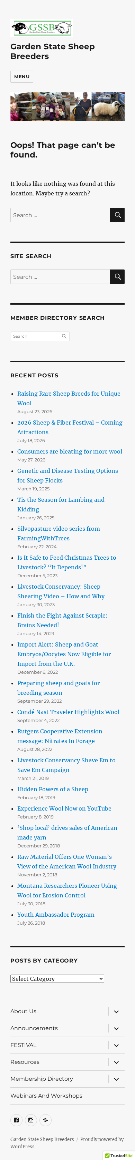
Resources (24, 1062)
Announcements (34, 1028)
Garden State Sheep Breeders (42, 1139)
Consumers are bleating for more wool (69, 451)
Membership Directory (41, 1079)
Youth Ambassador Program (55, 914)
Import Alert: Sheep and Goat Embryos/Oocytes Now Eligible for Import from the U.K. (64, 654)
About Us (23, 1011)
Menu (21, 76)
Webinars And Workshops (46, 1095)
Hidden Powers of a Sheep (52, 789)
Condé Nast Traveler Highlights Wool (68, 712)
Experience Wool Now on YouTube (64, 808)
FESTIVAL (23, 1045)
